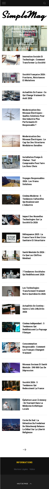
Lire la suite (24, 46)
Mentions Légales (21, 469)
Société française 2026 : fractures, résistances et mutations (34, 77)
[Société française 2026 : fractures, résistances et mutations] (11, 78)
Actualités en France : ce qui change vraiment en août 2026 (34, 95)
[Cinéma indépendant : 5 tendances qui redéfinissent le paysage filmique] (11, 327)
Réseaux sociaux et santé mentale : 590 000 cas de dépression (34, 367)
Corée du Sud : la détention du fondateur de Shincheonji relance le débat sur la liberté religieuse (33, 426)
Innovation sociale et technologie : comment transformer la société (33, 59)
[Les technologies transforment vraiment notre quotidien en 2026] (11, 291)
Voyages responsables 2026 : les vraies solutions (33, 181)
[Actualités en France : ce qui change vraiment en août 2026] (11, 96)
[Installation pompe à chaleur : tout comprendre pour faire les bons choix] (11, 162)
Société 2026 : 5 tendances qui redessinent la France (33, 385)
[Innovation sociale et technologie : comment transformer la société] (11, 60)
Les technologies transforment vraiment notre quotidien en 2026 (34, 291)
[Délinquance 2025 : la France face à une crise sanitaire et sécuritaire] (11, 238)
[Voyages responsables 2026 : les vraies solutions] (11, 181)
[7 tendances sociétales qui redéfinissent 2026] (11, 273)
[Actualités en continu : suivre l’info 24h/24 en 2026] (11, 309)
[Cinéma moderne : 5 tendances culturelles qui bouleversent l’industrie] (11, 199)
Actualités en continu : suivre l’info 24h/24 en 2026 (33, 308)
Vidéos (32, 469)
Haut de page (22, 484)
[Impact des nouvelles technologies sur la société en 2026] (11, 220)
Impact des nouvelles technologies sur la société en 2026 (32, 219)
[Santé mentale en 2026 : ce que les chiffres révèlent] (11, 255)
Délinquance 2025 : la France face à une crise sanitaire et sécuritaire (34, 237)
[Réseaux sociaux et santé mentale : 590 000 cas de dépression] (11, 368)
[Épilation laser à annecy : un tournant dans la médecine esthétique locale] (11, 404)
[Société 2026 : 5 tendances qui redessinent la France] (11, 386)
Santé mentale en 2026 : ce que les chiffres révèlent (33, 255)
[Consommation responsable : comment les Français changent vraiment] (11, 347)
